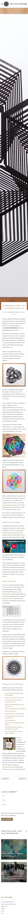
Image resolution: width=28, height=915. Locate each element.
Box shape (14, 507)
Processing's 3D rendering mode (11, 505)
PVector (6, 598)
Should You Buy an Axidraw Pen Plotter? (14, 697)
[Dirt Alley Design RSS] (26, 829)
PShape (7, 398)
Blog (2, 911)
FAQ (2, 913)
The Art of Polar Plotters (10, 711)
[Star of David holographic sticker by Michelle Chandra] (14, 457)
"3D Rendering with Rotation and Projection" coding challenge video (13, 533)
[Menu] (2, 4)
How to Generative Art (10, 720)
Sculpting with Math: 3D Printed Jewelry (14, 713)
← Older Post (5, 778)
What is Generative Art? (8, 904)
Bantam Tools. (15, 330)
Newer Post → (22, 778)
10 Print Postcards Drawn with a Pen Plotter (15, 708)
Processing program (19, 396)
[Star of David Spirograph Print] (14, 492)
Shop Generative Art (7, 902)
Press (3, 908)
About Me (4, 906)
